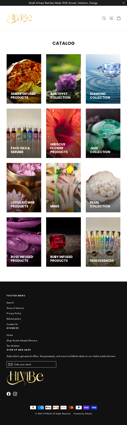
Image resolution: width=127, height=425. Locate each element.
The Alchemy (13, 345)
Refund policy (14, 318)
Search (10, 302)
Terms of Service (15, 308)
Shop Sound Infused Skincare (22, 340)
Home (10, 335)
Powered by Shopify (83, 413)
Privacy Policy (14, 313)
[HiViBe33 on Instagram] (15, 394)
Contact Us (12, 324)
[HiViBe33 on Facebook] (9, 394)
